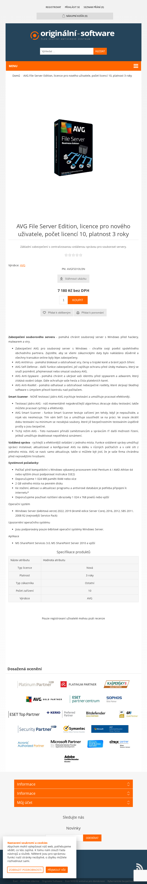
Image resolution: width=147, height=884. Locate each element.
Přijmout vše (57, 870)
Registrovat (53, 7)
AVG (22, 265)
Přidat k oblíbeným (59, 312)
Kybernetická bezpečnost (121, 881)
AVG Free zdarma (29, 881)
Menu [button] (13, 66)
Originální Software (52, 881)
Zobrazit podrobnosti (25, 870)
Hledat (100, 51)
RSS (139, 866)
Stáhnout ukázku (76, 278)
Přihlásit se (72, 7)
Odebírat (92, 838)
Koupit (77, 300)
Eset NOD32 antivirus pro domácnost (85, 881)
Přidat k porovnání (93, 312)
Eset (15, 881)
